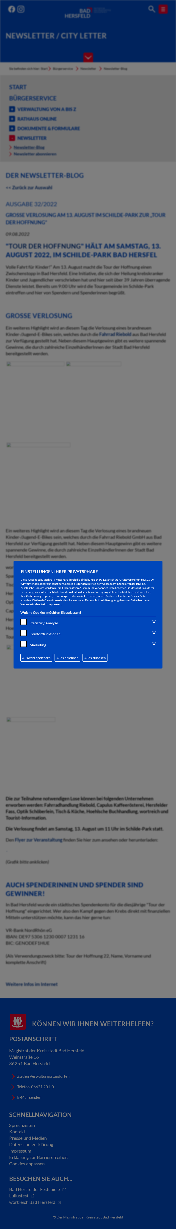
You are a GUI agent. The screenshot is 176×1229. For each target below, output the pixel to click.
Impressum (54, 604)
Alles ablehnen (67, 658)
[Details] (154, 621)
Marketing (38, 645)
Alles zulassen (95, 658)
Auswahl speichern (36, 658)
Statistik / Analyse (44, 623)
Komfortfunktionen (45, 634)
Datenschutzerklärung (99, 600)
